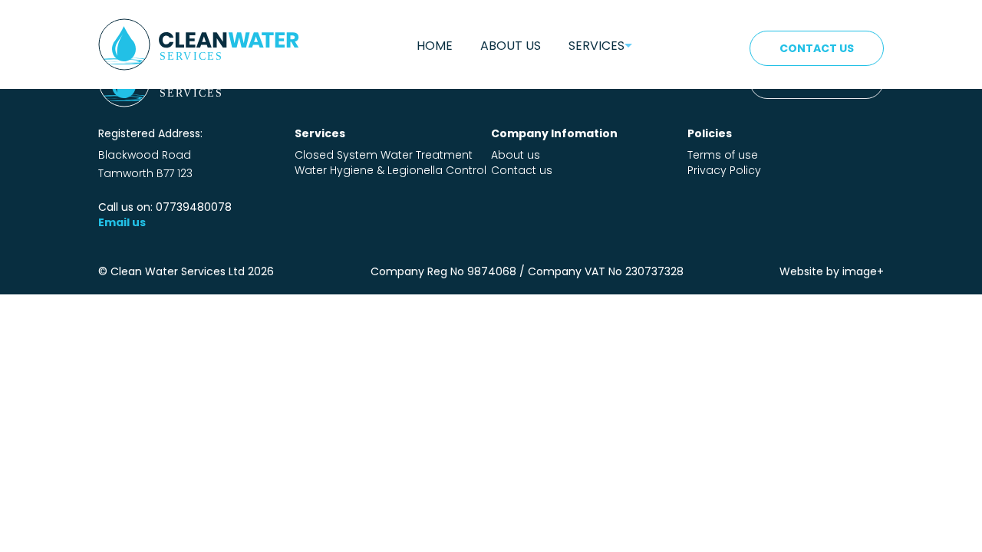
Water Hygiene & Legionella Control (390, 170)
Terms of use (722, 155)
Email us (122, 222)
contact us (816, 48)
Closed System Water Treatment (384, 155)
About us (510, 45)
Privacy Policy (724, 170)
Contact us (521, 170)
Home (435, 45)
